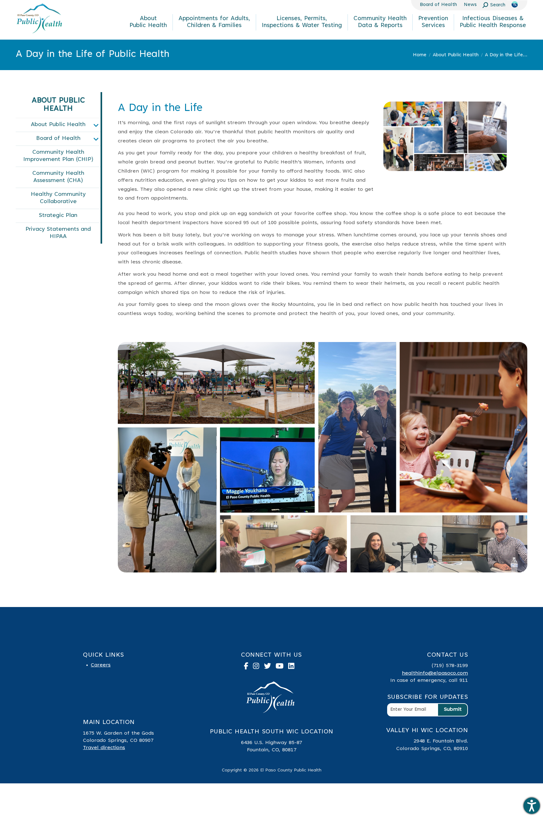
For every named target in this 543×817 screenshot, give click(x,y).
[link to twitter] (270, 667)
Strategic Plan (58, 215)
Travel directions (104, 747)
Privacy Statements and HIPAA (58, 233)
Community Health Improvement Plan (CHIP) (58, 156)
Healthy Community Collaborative (58, 198)
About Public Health (58, 125)
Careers (101, 665)
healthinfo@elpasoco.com (435, 673)
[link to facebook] (248, 667)
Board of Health (58, 138)
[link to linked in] (293, 667)
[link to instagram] (258, 667)
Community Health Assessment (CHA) (58, 177)
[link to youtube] (282, 667)
